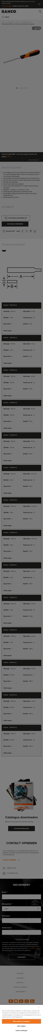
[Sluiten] (38, 1007)
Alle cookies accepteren (21, 1021)
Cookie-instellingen (21, 1031)
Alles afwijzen (21, 1026)
